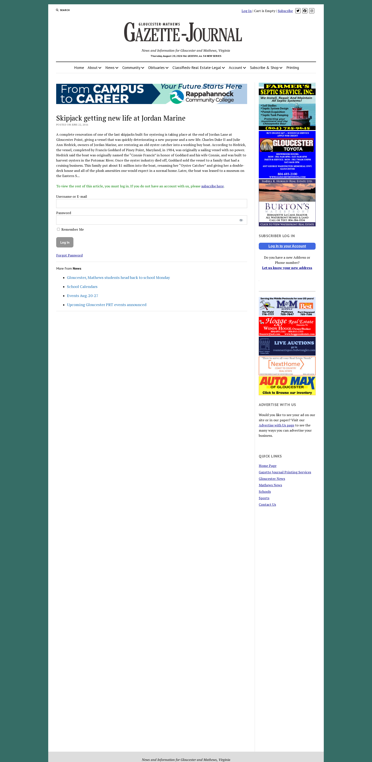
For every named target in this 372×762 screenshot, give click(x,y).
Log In (247, 10)
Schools (265, 491)
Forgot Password (69, 255)
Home (79, 67)
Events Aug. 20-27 (82, 295)
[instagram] (311, 10)
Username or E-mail (71, 196)
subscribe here (212, 186)
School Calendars (82, 286)
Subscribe (285, 10)
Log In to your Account (287, 246)
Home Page (267, 465)
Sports (264, 498)
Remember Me (72, 229)
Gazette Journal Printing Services (285, 472)
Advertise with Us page (276, 425)
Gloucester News (272, 478)
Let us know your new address (287, 267)
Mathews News (270, 485)
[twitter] (298, 10)
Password (63, 212)
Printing (292, 67)
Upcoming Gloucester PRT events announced (106, 304)
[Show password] (241, 220)
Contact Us (267, 504)
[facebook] (304, 10)
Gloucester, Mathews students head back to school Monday (118, 277)
